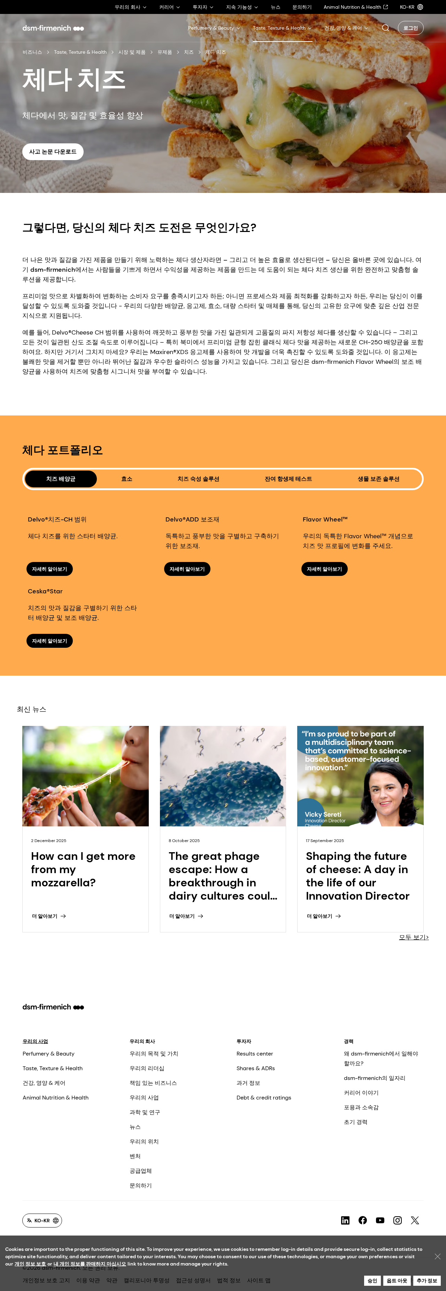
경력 (349, 1041)
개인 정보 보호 (30, 1264)
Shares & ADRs (256, 1068)
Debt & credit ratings (264, 1097)
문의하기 (141, 1185)
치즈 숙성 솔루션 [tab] (199, 478)
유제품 (164, 52)
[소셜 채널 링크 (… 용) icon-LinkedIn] (345, 1220)
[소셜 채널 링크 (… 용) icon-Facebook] (362, 1220)
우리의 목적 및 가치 (154, 1053)
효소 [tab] (126, 478)
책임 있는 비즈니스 (153, 1083)
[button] (385, 28)
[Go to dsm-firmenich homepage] (53, 28)
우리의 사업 (35, 1041)
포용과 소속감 (361, 1107)
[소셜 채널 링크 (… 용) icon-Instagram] (397, 1220)
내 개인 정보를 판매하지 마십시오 (90, 1264)
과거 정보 (248, 1083)
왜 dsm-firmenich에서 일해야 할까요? (381, 1058)
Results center (255, 1053)
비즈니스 (32, 52)
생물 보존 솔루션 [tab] (379, 478)
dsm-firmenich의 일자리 (375, 1078)
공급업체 (141, 1170)
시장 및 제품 (132, 52)
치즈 (189, 52)
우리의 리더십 (147, 1068)
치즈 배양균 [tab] (61, 478)
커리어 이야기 (361, 1092)
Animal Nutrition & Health (56, 1097)
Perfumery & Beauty (49, 1053)
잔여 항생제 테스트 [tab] (288, 478)
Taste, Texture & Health (80, 52)
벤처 (135, 1156)
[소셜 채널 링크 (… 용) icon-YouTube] (380, 1220)
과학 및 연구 (145, 1112)
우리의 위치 (144, 1141)
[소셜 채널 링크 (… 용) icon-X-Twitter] (415, 1220)
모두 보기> (414, 937)
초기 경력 (356, 1122)
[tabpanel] (223, 569)
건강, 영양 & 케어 (44, 1083)
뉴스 (135, 1127)
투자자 (244, 1041)
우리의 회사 (142, 1041)
